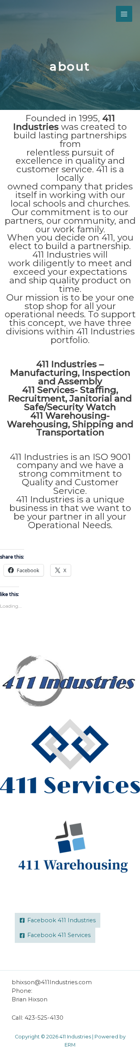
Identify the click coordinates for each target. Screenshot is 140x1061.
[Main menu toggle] (124, 14)
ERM (70, 1045)
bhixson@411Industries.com (52, 982)
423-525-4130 (43, 1017)
